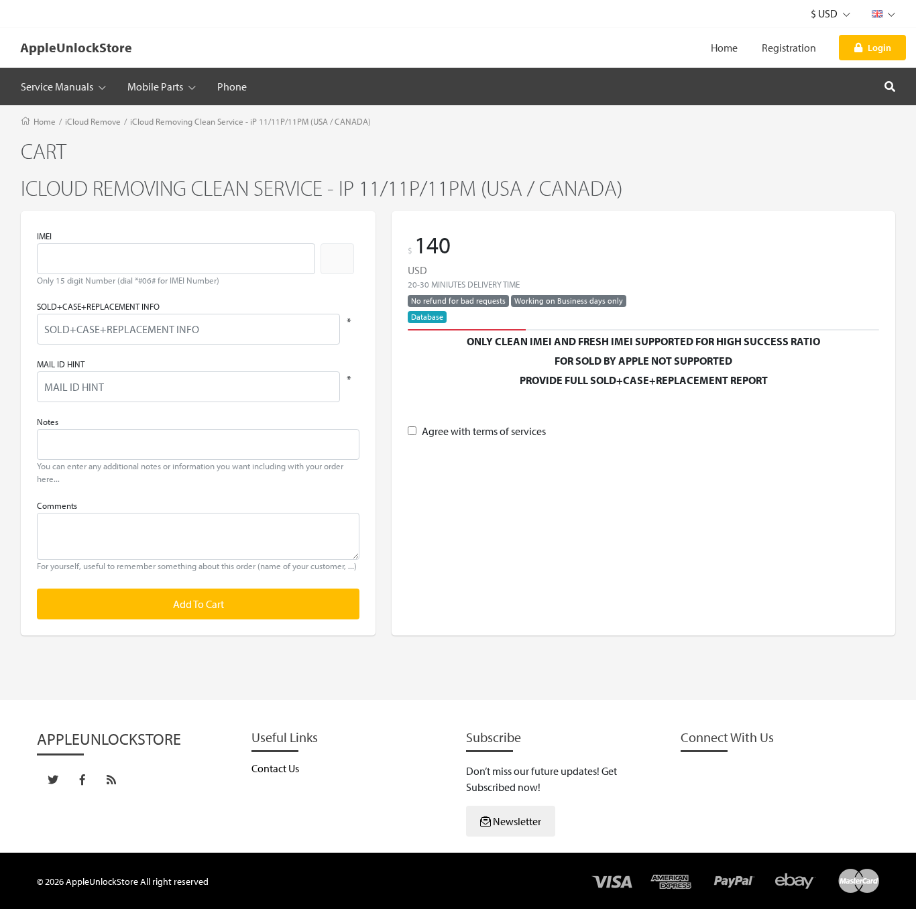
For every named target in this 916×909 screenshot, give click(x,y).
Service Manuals (58, 86)
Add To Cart (198, 604)
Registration (789, 47)
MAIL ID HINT (60, 364)
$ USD (825, 13)
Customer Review (643, 399)
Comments (57, 505)
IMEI (44, 236)
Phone (232, 86)
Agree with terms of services (484, 431)
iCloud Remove (93, 121)
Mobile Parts (156, 86)
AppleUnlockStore (76, 47)
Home (724, 47)
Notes (47, 421)
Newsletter (516, 821)
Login (879, 47)
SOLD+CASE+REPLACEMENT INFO (98, 306)
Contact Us (275, 768)
